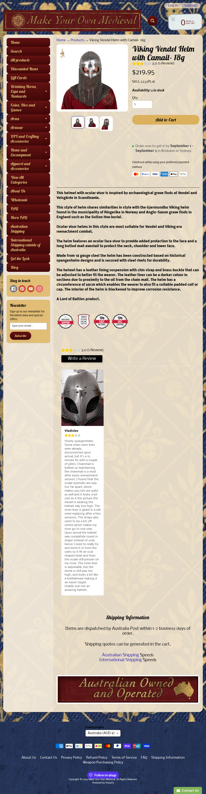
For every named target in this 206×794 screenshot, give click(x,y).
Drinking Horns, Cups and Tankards (30, 91)
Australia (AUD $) (101, 733)
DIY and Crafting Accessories (30, 139)
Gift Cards (19, 77)
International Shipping (120, 660)
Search (16, 51)
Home (15, 42)
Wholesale (19, 199)
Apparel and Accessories (30, 166)
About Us (18, 190)
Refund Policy (96, 758)
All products (20, 59)
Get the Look (20, 258)
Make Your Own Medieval (102, 779)
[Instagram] (39, 288)
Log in (173, 5)
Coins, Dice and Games (30, 107)
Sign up (190, 5)
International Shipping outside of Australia (25, 244)
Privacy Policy (71, 758)
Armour (30, 128)
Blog (14, 267)
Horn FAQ (19, 217)
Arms (30, 119)
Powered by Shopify (103, 783)
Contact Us (48, 758)
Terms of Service (124, 758)
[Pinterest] (22, 288)
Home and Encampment (30, 152)
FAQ (14, 208)
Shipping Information (168, 758)
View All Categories (19, 180)
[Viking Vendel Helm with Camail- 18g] (77, 122)
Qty (135, 98)
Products (77, 40)
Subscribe (20, 336)
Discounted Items (24, 68)
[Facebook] (13, 288)
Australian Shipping (19, 229)
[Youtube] (30, 288)
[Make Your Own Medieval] (72, 20)
